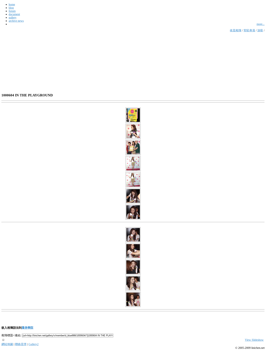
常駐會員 (249, 30)
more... (261, 24)
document (14, 14)
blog (11, 7)
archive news (16, 20)
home (12, 4)
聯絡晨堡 (21, 344)
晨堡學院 (27, 327)
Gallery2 (34, 344)
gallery (12, 17)
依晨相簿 (235, 30)
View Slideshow (254, 339)
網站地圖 (7, 344)
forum (12, 11)
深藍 (260, 30)
